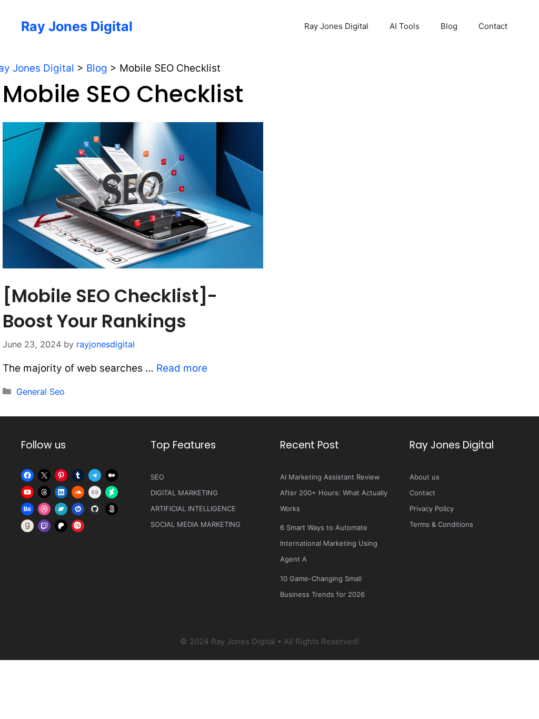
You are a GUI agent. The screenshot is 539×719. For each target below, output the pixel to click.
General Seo (40, 391)
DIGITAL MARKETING (184, 492)
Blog (449, 26)
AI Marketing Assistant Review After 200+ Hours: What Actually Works (333, 493)
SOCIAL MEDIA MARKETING (196, 524)
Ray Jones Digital (77, 26)
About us (425, 477)
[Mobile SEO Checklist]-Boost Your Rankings (110, 308)
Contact (492, 26)
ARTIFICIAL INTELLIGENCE (193, 508)
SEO (157, 477)
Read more (181, 368)
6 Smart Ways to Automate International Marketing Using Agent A (328, 543)
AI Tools (405, 26)
